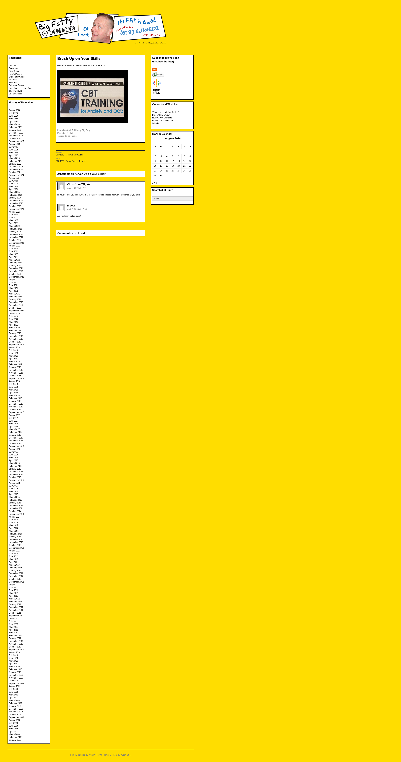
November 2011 (16, 610)
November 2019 (16, 339)
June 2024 (13, 183)
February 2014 (15, 534)
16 (155, 166)
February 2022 (15, 263)
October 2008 (15, 714)
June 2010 (13, 658)
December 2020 (16, 302)
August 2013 (14, 551)
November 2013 (16, 542)
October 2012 (15, 579)
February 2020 (15, 330)
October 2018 (15, 375)
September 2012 (16, 582)
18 (167, 166)
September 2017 (16, 412)
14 (184, 161)
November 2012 (16, 576)
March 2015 (14, 497)
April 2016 (13, 460)
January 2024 (15, 198)
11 (167, 161)
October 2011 (15, 613)
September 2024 (16, 175)
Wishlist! (156, 123)
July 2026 (13, 113)
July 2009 (13, 689)
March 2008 (14, 734)
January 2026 (15, 130)
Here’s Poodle (15, 74)
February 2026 (15, 127)
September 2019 (16, 344)
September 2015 (16, 480)
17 (161, 166)
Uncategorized (15, 94)
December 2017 (16, 404)
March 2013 (14, 565)
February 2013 (15, 568)
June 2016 (13, 455)
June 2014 (13, 522)
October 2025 (15, 138)
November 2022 (16, 237)
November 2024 (16, 169)
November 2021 (16, 271)
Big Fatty (86, 130)
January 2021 (15, 299)
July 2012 (13, 587)
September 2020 (16, 311)
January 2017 (15, 435)
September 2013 (16, 548)
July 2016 (13, 452)
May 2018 (13, 390)
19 (173, 166)
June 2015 (13, 488)
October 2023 (15, 206)
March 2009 (14, 700)
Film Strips (14, 71)
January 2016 (15, 469)
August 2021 (14, 279)
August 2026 (14, 110)
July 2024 (13, 181)
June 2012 (13, 590)
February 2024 (15, 195)
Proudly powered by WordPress (84, 755)
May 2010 (13, 661)
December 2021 (16, 268)
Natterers (13, 79)
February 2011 (15, 635)
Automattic (125, 755)
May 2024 (13, 186)
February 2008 (15, 737)
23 (155, 171)
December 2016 (16, 438)
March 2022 (14, 260)
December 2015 (16, 472)
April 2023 (13, 223)
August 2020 (14, 313)
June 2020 (13, 319)
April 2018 (13, 392)
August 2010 (14, 652)
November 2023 (16, 203)
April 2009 (13, 697)
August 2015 (14, 483)
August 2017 (14, 415)
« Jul (154, 183)
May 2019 (13, 356)
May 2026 (13, 119)
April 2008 (13, 731)
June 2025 (13, 150)
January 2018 (15, 401)
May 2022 (13, 254)
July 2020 (13, 316)
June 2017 (13, 421)
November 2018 (16, 373)
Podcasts (13, 82)
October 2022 (15, 240)
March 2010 (14, 666)
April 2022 (13, 257)
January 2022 (15, 265)
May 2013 (13, 559)
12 (173, 161)
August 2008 (14, 720)
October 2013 (15, 545)
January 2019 (15, 367)
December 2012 (16, 573)
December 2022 (16, 234)
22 (190, 166)
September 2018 (16, 378)
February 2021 (15, 296)
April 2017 (13, 426)
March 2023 (14, 226)
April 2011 (13, 630)
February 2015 (15, 500)
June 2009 (13, 692)
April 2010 (13, 664)
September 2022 (16, 243)
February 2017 (15, 432)
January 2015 (15, 503)
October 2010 (15, 647)
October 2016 (15, 443)
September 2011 (16, 616)
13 (178, 161)
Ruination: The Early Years (21, 88)
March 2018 (14, 395)
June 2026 (13, 116)
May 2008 (13, 728)
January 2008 (15, 740)
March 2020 (14, 327)
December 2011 (16, 607)
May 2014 (13, 525)
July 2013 (13, 553)
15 (190, 161)
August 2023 (14, 212)
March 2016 (14, 463)
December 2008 (16, 709)
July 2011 (13, 621)
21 (184, 166)
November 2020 (16, 305)
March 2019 (14, 361)
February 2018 (15, 398)
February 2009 (15, 703)
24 (161, 171)
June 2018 (13, 387)
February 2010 (15, 669)
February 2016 (15, 466)
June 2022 (13, 251)
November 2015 (16, 474)
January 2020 (15, 333)
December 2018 (16, 370)
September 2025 (16, 141)
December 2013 (16, 539)
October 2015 (15, 477)
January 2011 (15, 638)
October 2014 (15, 511)
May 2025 (13, 152)
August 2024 (14, 178)
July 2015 (13, 486)
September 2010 (16, 649)
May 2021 (13, 288)
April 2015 (13, 494)
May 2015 (13, 491)
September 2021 (16, 277)
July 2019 (13, 350)
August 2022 (14, 246)
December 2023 (16, 200)
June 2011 (13, 624)
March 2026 (14, 124)
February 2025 (15, 161)
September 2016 (16, 446)
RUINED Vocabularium (162, 120)
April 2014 (13, 528)
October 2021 (15, 274)
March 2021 (14, 294)
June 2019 (13, 353)
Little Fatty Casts (17, 77)
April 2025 (13, 155)
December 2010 (16, 641)
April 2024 (13, 189)
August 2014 (14, 517)
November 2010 (16, 644)
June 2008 (13, 726)
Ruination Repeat (16, 85)
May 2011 (13, 627)
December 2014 (16, 505)
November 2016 (16, 440)
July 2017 (13, 418)
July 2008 (13, 723)
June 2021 (13, 285)
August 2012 (14, 584)
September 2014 (16, 514)
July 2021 (13, 282)
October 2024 (15, 172)
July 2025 (13, 147)
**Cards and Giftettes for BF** (165, 112)
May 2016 (13, 457)
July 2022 (13, 248)
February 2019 (15, 364)
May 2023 (13, 220)
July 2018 (13, 384)
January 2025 (15, 164)
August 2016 (14, 449)
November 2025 (16, 135)
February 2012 (15, 601)
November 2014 (16, 508)
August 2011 (14, 618)
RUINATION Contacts (162, 118)
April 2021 (13, 291)
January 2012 (15, 604)
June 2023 (13, 217)
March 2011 (14, 632)
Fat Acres (13, 68)
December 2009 (16, 675)
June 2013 (13, 556)
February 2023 (15, 229)
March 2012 (14, 599)
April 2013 (13, 562)
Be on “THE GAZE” (161, 115)
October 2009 (15, 680)
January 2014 (15, 536)
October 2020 (15, 308)
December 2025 (16, 133)
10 (161, 161)
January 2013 (15, 570)
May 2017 (13, 423)
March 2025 (14, 158)
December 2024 (16, 167)
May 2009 (13, 695)
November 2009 (16, 678)
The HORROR (15, 91)
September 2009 (16, 683)
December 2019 (16, 336)
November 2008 (16, 712)
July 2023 (13, 215)
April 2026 (13, 121)
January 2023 (15, 231)
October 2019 (15, 342)
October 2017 (15, 409)
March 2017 (14, 429)
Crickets (70, 133)
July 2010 (13, 655)
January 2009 (15, 706)
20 (178, 166)
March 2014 (14, 531)
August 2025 (14, 144)
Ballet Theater (71, 136)
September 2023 (16, 209)
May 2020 (13, 322)
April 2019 (13, 359)
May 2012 (13, 593)
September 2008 (16, 717)
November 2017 (16, 407)
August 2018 (14, 381)
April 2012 (13, 596)
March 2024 (14, 192)
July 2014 (13, 520)
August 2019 (14, 347)
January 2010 (15, 672)
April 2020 (13, 325)
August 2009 (14, 686)
